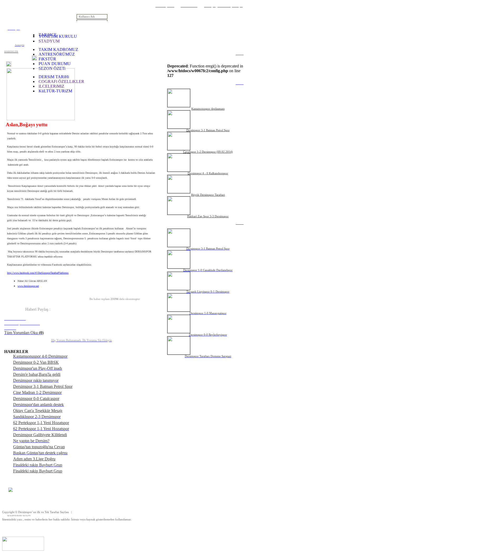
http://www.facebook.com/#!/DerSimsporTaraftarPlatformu (38, 272)
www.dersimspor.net (28, 285)
